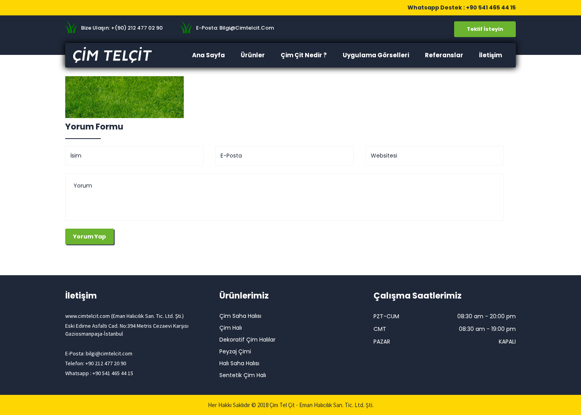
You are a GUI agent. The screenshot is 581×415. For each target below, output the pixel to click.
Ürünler (253, 55)
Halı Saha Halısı (239, 363)
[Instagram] (103, 7)
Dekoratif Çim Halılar (247, 340)
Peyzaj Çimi (235, 351)
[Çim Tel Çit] (116, 55)
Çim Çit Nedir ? (304, 55)
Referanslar (444, 55)
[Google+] (92, 7)
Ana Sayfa (208, 55)
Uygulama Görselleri (376, 55)
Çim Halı (230, 328)
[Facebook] (70, 7)
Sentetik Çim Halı (242, 375)
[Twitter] (81, 7)
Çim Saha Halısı (240, 316)
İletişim (490, 55)
